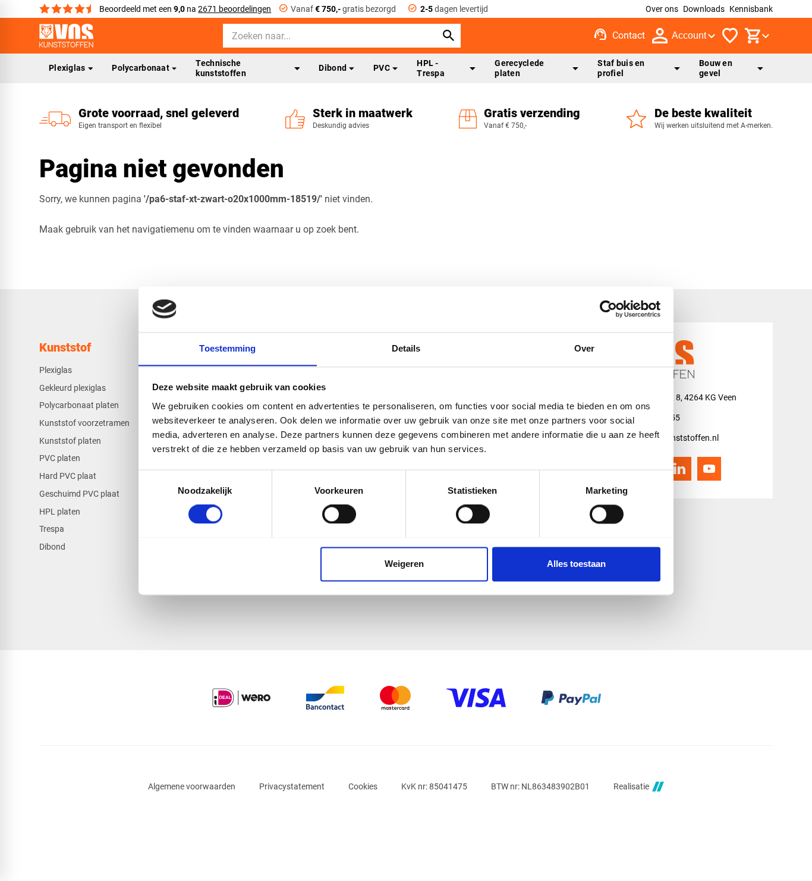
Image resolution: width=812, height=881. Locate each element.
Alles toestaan (576, 564)
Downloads (704, 9)
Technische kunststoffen (221, 68)
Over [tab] (584, 348)
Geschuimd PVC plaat (79, 493)
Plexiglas (67, 68)
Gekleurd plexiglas (72, 388)
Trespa (51, 529)
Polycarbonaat (140, 68)
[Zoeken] (449, 36)
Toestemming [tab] (227, 348)
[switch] (339, 513)
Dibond (333, 68)
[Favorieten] (730, 36)
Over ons (662, 9)
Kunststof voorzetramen (84, 423)
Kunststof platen (70, 441)
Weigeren (404, 564)
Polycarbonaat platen (79, 405)
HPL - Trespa (431, 68)
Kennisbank (751, 9)
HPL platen (59, 511)
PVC (381, 68)
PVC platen (59, 458)
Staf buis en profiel (620, 68)
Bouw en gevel (715, 68)
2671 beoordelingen (234, 9)
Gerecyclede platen (519, 68)
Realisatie (631, 786)
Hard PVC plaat (67, 476)
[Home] (66, 36)
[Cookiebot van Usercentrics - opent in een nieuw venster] (608, 309)
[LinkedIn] (679, 469)
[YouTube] (709, 469)
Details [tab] (406, 348)
